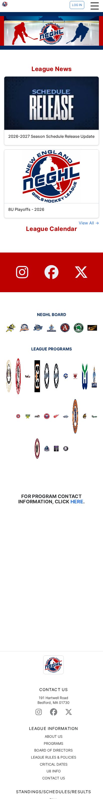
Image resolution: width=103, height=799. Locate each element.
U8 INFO (53, 771)
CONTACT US (53, 778)
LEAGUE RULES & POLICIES (53, 757)
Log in (77, 5)
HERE (76, 502)
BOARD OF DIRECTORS (53, 750)
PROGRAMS (53, 743)
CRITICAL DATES (54, 764)
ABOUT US (53, 736)
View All (87, 222)
